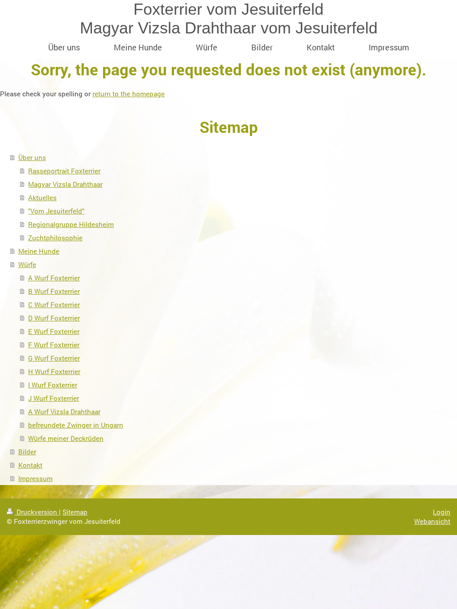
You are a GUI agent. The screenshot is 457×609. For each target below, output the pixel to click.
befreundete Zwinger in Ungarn (75, 424)
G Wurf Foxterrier (54, 358)
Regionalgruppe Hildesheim (71, 224)
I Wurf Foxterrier (52, 384)
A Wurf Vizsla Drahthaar (64, 411)
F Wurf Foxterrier (53, 344)
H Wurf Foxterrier (54, 371)
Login (441, 511)
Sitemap (74, 511)
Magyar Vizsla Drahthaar (65, 184)
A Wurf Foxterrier (54, 277)
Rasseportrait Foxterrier (64, 170)
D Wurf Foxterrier (54, 317)
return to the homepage (128, 93)
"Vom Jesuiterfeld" (56, 210)
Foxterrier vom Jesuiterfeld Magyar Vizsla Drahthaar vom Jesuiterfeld (229, 18)
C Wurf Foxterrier (54, 304)
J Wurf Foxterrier (53, 398)
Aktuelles (42, 197)
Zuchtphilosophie (55, 237)
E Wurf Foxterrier (53, 331)
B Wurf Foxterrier (54, 291)
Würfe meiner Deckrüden (66, 438)
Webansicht (432, 521)
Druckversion (37, 511)
